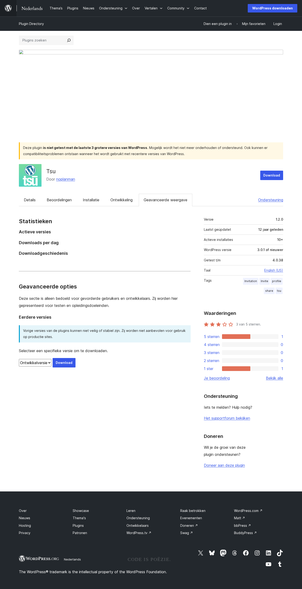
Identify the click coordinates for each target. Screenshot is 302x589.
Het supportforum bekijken (227, 418)
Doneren (189, 525)
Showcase (81, 511)
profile (276, 281)
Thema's (79, 518)
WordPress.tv (138, 533)
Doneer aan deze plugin (224, 465)
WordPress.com (248, 511)
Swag (186, 533)
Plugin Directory (31, 24)
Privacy (24, 533)
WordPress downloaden (272, 8)
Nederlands (72, 559)
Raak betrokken (193, 511)
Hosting (25, 525)
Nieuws (24, 518)
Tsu (51, 171)
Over (23, 511)
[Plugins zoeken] (69, 40)
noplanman (65, 179)
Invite (264, 281)
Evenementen (191, 518)
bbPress (242, 525)
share (269, 290)
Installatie (91, 200)
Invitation (250, 281)
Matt (239, 518)
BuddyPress (245, 533)
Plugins (78, 525)
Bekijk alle (274, 378)
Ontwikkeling (121, 200)
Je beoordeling (217, 378)
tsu (279, 290)
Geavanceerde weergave (165, 200)
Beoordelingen (59, 200)
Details (30, 200)
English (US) (273, 270)
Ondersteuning (270, 200)
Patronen (80, 533)
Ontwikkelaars (137, 525)
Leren (130, 511)
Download (271, 175)
